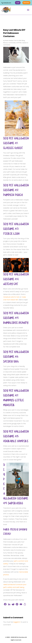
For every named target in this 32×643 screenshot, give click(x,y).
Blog (23, 40)
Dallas (5, 3)
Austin (9, 3)
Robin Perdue (9, 40)
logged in (16, 622)
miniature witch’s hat (11, 297)
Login (17, 2)
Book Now (26, 2)
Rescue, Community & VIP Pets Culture (14, 43)
